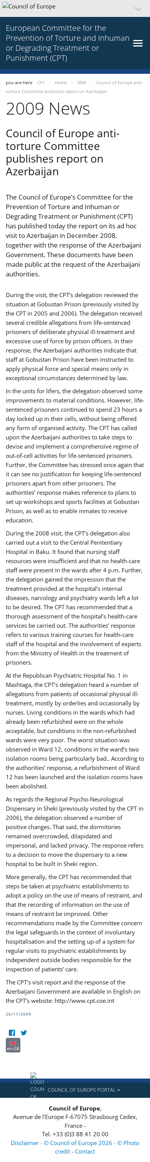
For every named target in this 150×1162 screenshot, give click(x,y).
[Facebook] (12, 1033)
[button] (75, 8)
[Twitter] (24, 1033)
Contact (85, 1151)
